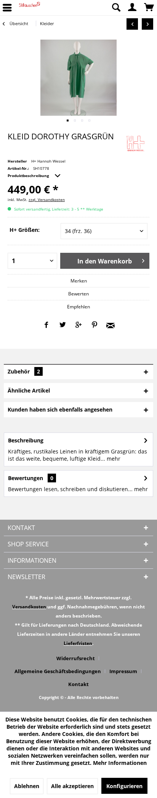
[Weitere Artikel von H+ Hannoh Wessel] (135, 142)
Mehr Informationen (120, 762)
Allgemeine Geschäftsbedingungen (57, 671)
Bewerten (78, 293)
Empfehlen (78, 306)
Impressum (123, 671)
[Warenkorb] (149, 7)
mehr (112, 458)
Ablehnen (26, 786)
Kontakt (78, 684)
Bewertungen (25, 478)
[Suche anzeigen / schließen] (115, 7)
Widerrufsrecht (75, 658)
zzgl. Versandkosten (47, 199)
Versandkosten (29, 606)
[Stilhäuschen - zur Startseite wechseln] (29, 7)
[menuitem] (115, 7)
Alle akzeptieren (72, 786)
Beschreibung (25, 440)
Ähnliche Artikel (29, 390)
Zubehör (24, 371)
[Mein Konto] (132, 7)
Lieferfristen (78, 643)
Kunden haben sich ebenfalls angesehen (60, 409)
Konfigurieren (124, 786)
